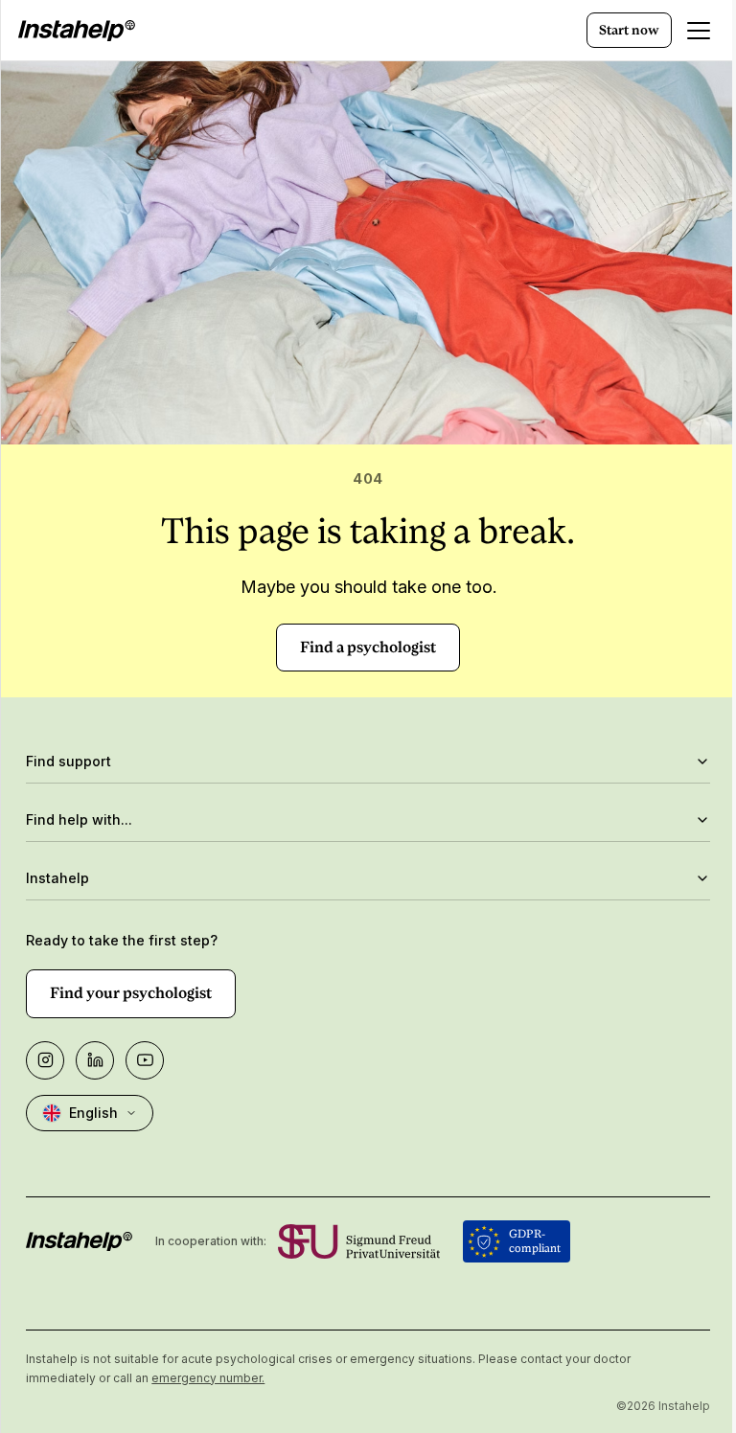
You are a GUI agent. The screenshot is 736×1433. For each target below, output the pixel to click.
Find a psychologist (368, 647)
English (93, 1112)
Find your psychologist (131, 993)
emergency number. (207, 1378)
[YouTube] (145, 1060)
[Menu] (698, 30)
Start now (629, 29)
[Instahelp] (76, 30)
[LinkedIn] (95, 1060)
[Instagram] (45, 1060)
